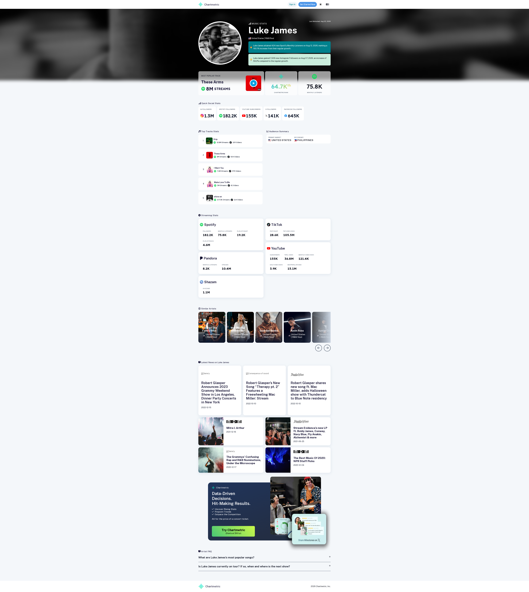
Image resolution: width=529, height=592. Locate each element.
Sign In (292, 4)
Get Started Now (307, 4)
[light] (320, 4)
